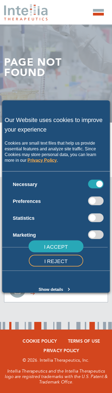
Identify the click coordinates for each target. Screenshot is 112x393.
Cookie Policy (40, 341)
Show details (51, 289)
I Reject (56, 261)
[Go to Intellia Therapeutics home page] (26, 7)
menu (98, 12)
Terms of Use (84, 341)
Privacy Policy (42, 160)
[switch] (96, 200)
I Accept (56, 247)
